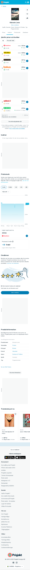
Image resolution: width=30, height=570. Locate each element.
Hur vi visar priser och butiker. (17, 128)
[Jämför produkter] (27, 18)
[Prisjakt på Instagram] (17, 562)
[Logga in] (28, 2)
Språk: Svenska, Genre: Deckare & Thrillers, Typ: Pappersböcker (15, 28)
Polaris (14, 345)
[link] (9, 426)
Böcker (4, 6)
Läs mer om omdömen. (13, 263)
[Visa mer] (2, 46)
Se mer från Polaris (6, 367)
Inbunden (14, 351)
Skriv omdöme (15, 25)
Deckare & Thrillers (17, 354)
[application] (15, 211)
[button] (27, 10)
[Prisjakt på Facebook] (13, 562)
